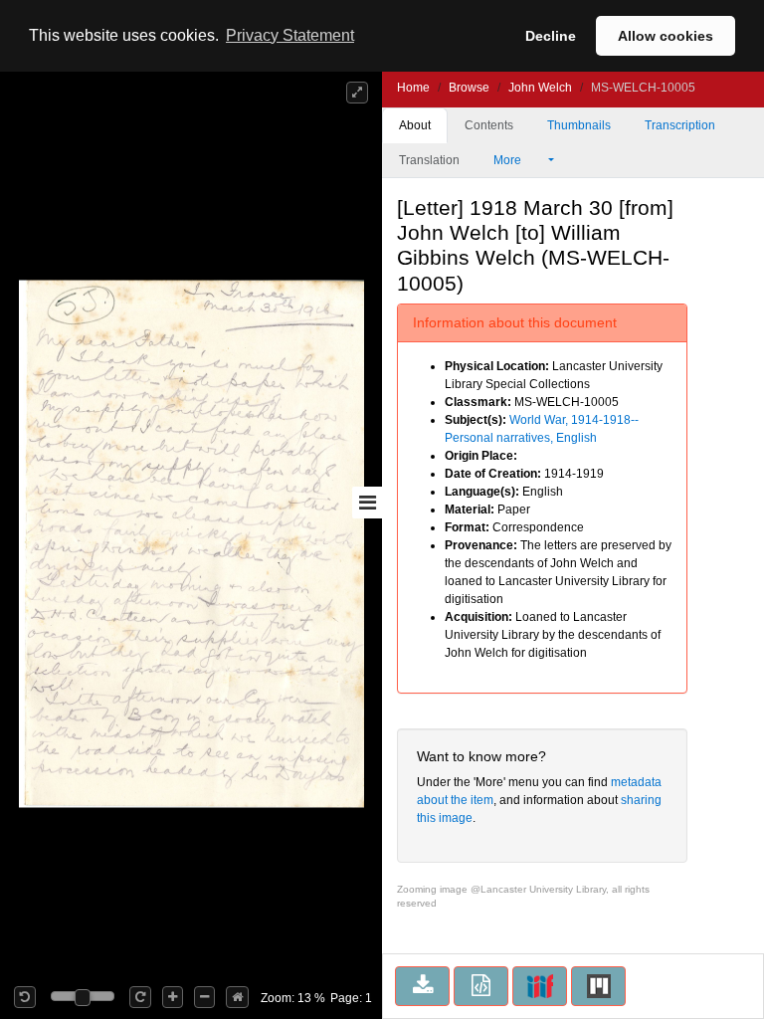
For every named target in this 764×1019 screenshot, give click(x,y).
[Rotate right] (140, 997)
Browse (469, 88)
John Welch (540, 88)
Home (413, 88)
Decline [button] (550, 36)
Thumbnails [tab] (579, 125)
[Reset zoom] (237, 997)
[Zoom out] (204, 997)
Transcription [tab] (680, 125)
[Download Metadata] (481, 986)
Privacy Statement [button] (290, 35)
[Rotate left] (25, 997)
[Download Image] (422, 986)
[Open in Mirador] (598, 986)
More (508, 160)
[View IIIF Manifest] (539, 986)
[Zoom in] (172, 997)
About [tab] (415, 125)
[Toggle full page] (357, 92)
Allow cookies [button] (665, 36)
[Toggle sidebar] (367, 502)
